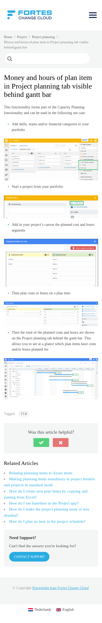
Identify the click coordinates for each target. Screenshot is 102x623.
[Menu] (93, 15)
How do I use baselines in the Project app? (43, 503)
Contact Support (29, 557)
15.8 (24, 414)
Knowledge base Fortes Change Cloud (60, 588)
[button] (41, 442)
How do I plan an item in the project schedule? (47, 521)
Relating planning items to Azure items (40, 473)
